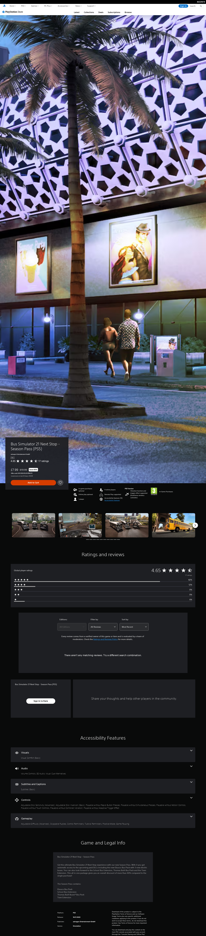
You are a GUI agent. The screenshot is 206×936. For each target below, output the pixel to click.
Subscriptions (114, 12)
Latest (77, 12)
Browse (128, 12)
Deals (100, 12)
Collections (89, 12)
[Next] (195, 525)
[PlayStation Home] (4, 6)
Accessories (63, 6)
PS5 (22, 6)
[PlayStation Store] (13, 11)
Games (34, 6)
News (77, 6)
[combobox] (71, 627)
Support (90, 6)
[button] (112, 500)
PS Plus (47, 6)
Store (11, 6)
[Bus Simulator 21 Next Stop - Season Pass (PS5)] (33, 525)
